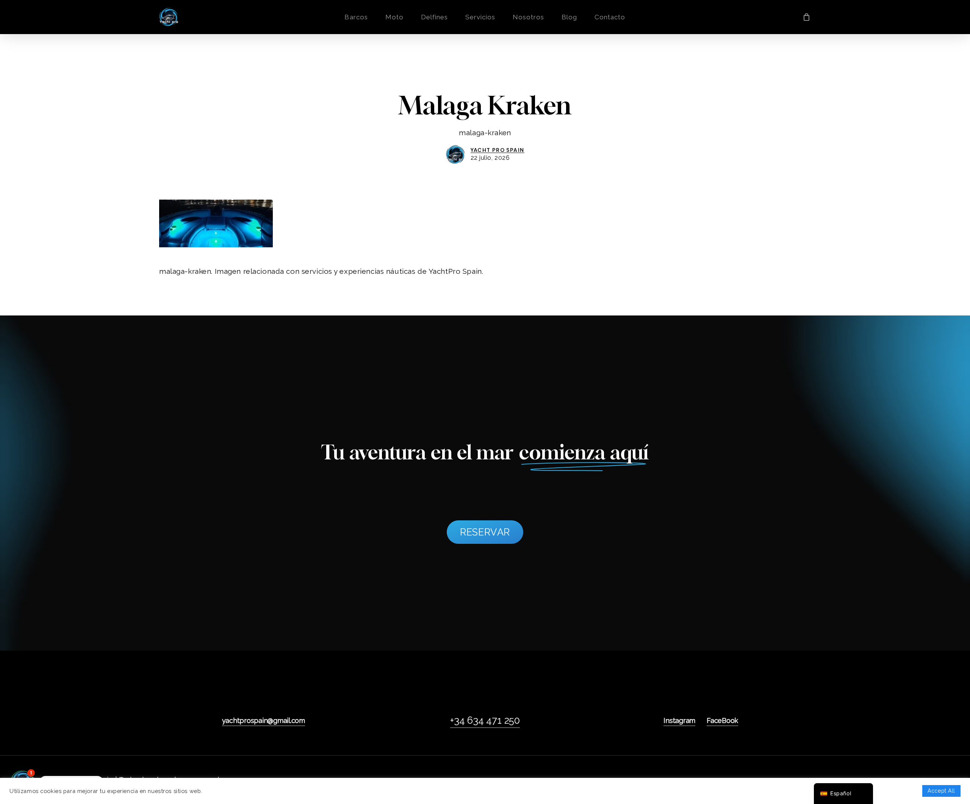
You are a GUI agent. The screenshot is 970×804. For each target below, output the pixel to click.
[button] (485, 532)
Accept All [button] (941, 791)
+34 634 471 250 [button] (485, 720)
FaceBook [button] (722, 720)
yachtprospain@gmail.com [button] (263, 720)
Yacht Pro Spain (497, 150)
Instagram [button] (679, 720)
